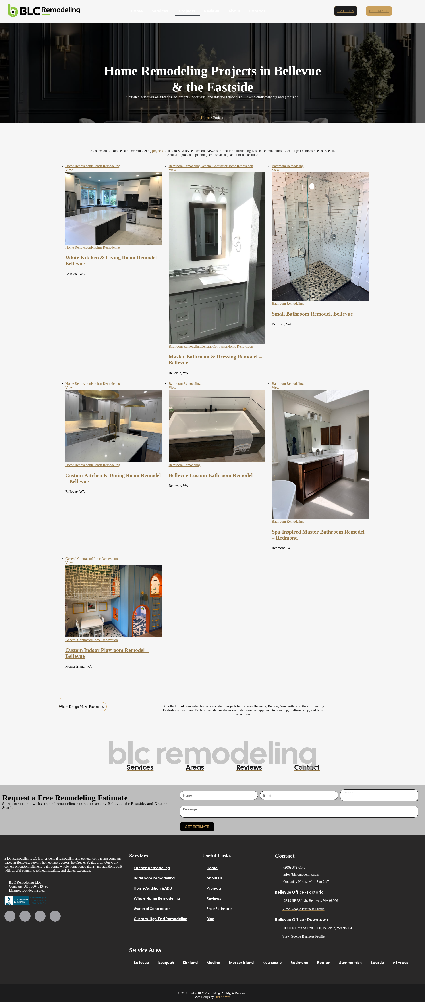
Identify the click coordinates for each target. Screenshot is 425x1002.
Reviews (212, 10)
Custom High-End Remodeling (160, 918)
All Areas (400, 962)
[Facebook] (9, 916)
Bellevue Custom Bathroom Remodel (211, 475)
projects (157, 151)
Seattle (377, 962)
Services (160, 10)
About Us (214, 878)
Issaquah (166, 962)
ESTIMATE (379, 11)
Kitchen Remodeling (105, 166)
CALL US (345, 11)
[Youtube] (40, 916)
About (234, 10)
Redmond (299, 962)
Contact (257, 10)
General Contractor (214, 166)
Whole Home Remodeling (157, 898)
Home (137, 10)
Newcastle (272, 962)
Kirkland (190, 962)
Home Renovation (78, 166)
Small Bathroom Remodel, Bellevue (312, 314)
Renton (323, 962)
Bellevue (141, 962)
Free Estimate (219, 908)
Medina (213, 962)
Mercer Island (241, 962)
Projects (187, 10)
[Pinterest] (55, 916)
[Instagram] (25, 916)
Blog (210, 918)
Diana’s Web (222, 997)
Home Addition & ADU (153, 888)
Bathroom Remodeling (185, 166)
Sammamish (350, 962)
